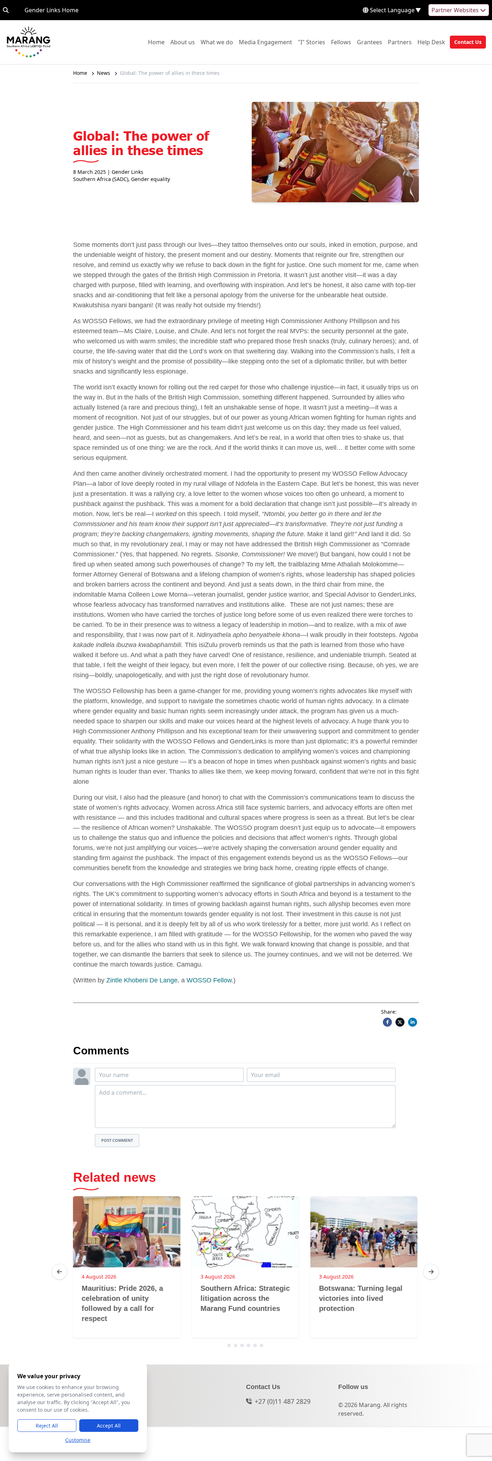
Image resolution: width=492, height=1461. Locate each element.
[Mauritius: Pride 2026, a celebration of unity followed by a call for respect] (126, 1231)
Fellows (341, 42)
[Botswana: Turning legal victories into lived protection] (363, 1231)
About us (182, 42)
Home (156, 42)
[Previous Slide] (59, 1272)
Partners (400, 42)
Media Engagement (265, 42)
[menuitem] (156, 42)
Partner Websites (455, 10)
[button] (465, 42)
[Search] (6, 10)
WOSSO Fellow (209, 980)
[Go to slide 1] (229, 1345)
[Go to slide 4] (248, 1345)
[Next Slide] (431, 1272)
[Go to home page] (28, 42)
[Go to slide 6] (261, 1345)
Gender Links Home (51, 10)
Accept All (109, 1425)
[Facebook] (387, 1022)
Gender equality (150, 179)
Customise (77, 1440)
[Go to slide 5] (255, 1345)
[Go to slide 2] (235, 1345)
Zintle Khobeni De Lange (142, 980)
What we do (217, 42)
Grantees (369, 42)
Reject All (47, 1425)
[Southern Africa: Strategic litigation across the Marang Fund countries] (245, 1231)
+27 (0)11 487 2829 (282, 1401)
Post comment (117, 1140)
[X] (399, 1022)
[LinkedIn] (412, 1022)
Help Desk (431, 42)
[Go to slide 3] (242, 1345)
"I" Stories (311, 42)
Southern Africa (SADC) (100, 179)
